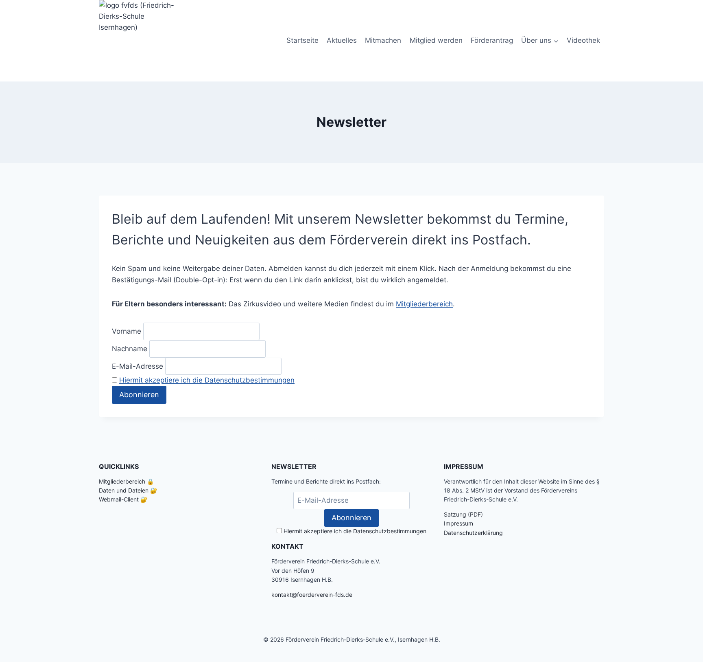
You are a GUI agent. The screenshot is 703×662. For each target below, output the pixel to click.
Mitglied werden (436, 40)
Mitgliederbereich (424, 304)
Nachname (129, 349)
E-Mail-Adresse (137, 366)
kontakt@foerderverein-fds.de (311, 594)
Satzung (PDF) (463, 514)
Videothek (583, 40)
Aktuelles (342, 40)
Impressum (458, 523)
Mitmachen (383, 40)
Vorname (126, 331)
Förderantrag (492, 40)
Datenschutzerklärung (473, 532)
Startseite (302, 40)
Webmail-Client (119, 499)
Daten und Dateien (123, 490)
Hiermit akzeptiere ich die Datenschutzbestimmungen (207, 380)
